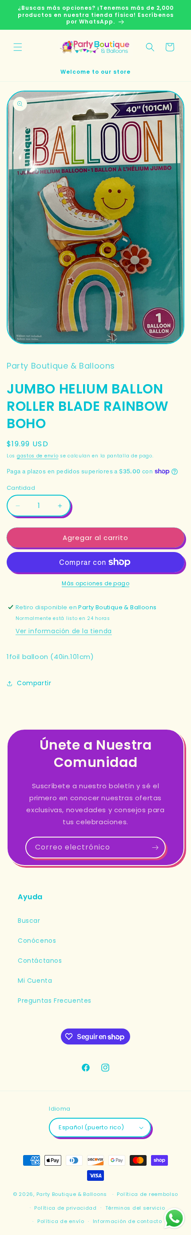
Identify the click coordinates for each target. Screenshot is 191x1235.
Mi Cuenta (35, 980)
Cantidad (21, 488)
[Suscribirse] (155, 847)
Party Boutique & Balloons (71, 1194)
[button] (18, 47)
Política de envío (60, 1221)
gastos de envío (38, 456)
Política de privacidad (65, 1207)
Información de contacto (127, 1221)
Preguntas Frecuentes (55, 1000)
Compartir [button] (34, 683)
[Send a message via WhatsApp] (174, 1218)
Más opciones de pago (95, 583)
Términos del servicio (135, 1207)
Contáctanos (40, 960)
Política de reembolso (147, 1194)
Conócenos (37, 940)
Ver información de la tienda (64, 631)
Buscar (29, 920)
